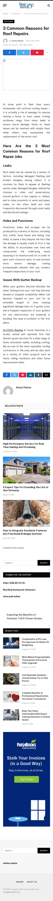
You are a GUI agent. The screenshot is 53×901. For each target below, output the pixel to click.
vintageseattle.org (11, 892)
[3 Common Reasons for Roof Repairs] (26, 74)
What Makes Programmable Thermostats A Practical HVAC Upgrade (36, 660)
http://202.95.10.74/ (14, 583)
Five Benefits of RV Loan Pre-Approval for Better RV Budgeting (35, 642)
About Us (32, 882)
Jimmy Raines (17, 41)
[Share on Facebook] (9, 52)
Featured (8, 21)
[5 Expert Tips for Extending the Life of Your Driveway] (26, 470)
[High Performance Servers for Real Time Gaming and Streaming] (26, 426)
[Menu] (5, 5)
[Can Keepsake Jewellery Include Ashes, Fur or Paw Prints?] (11, 679)
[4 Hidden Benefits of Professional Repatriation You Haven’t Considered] (11, 696)
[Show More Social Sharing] (47, 52)
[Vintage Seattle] (26, 5)
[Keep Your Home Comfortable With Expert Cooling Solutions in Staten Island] (11, 714)
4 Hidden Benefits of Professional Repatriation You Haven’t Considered (35, 696)
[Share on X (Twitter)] (23, 52)
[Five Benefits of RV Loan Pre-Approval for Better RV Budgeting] (11, 643)
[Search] (48, 5)
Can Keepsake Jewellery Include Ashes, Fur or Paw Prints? (35, 678)
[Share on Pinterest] (37, 52)
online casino (10, 863)
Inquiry (20, 882)
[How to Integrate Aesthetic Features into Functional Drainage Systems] (26, 513)
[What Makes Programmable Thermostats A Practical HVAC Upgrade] (11, 661)
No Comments (11, 45)
